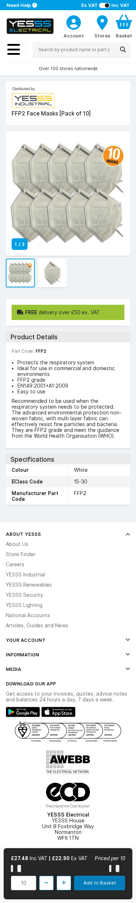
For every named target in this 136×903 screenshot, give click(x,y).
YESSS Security (24, 595)
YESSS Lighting (24, 605)
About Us (17, 544)
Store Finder (21, 554)
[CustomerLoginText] (73, 21)
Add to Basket (99, 883)
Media (13, 669)
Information (22, 654)
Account (73, 36)
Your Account (25, 640)
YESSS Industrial (25, 575)
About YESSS (23, 534)
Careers (15, 564)
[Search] (123, 49)
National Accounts (28, 615)
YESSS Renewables (29, 585)
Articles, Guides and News (37, 625)
